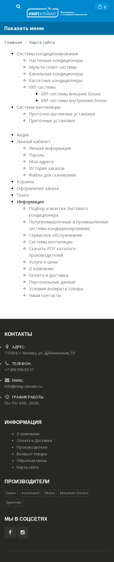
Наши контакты (45, 295)
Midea (50, 493)
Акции (23, 135)
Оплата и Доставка (34, 440)
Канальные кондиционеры (56, 74)
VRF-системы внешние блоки (71, 94)
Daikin (11, 493)
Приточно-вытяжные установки (62, 114)
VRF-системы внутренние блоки (74, 100)
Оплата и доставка (48, 275)
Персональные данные (52, 282)
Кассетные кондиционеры (55, 80)
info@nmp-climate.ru (23, 386)
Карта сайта (42, 42)
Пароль (36, 155)
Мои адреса (41, 161)
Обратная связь (32, 460)
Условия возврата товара (56, 288)
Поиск (23, 195)
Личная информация (50, 148)
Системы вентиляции (38, 107)
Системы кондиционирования (47, 54)
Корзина (25, 181)
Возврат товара (32, 454)
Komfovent (31, 493)
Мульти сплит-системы (53, 67)
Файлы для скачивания (52, 175)
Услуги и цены (43, 262)
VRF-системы (42, 87)
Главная (13, 42)
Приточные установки (52, 120)
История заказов (46, 168)
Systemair (14, 502)
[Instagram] (22, 532)
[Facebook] (10, 532)
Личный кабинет (33, 141)
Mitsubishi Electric (74, 493)
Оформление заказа (38, 188)
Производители (32, 447)
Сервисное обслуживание (55, 235)
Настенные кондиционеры (56, 60)
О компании (41, 268)
